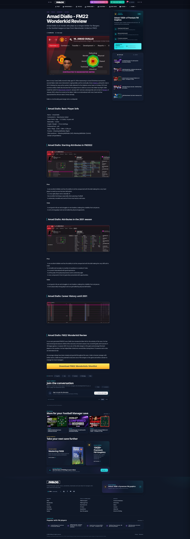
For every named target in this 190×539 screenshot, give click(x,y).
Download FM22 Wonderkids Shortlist (78, 366)
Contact (115, 507)
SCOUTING (102, 6)
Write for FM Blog (117, 511)
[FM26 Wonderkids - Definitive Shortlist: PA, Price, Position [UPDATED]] (117, 70)
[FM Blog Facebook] (67, 491)
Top (99, 399)
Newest (102, 399)
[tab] (120, 55)
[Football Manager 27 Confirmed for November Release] (117, 61)
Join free (103, 470)
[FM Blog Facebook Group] (63, 491)
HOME (48, 12)
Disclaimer (141, 534)
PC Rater (82, 507)
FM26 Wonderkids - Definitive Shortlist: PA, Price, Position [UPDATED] (132, 70)
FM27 (58, 6)
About (114, 505)
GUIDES (123, 6)
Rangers (105, 90)
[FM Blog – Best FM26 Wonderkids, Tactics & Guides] (60, 2)
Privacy (136, 534)
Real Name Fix (83, 505)
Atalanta (95, 83)
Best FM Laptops (84, 511)
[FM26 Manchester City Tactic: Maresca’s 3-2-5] (117, 96)
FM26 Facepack (83, 500)
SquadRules (83, 509)
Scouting (49, 507)
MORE (132, 6)
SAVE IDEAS (114, 6)
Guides (48, 511)
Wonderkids (50, 502)
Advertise (115, 509)
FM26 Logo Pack (84, 502)
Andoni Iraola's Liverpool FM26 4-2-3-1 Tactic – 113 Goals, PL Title (131, 78)
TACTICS (80, 6)
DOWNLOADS (90, 6)
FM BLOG (53, 12)
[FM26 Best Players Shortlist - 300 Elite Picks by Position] (117, 87)
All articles (106, 413)
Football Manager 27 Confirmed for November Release (130, 61)
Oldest (107, 399)
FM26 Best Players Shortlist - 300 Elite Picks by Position (131, 87)
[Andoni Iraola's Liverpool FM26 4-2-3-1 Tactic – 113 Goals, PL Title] (117, 78)
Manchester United (64, 90)
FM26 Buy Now (117, 2)
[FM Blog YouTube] (70, 491)
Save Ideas (49, 509)
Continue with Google (102, 393)
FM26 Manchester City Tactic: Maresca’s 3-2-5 (132, 96)
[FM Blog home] (73, 482)
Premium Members (99, 2)
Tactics (48, 505)
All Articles (116, 502)
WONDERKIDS (68, 6)
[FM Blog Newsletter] (74, 491)
